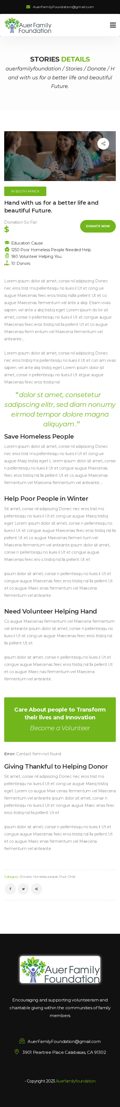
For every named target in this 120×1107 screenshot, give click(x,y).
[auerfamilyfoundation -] (28, 25)
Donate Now (98, 226)
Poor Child (67, 876)
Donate (25, 876)
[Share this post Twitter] (23, 889)
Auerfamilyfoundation (76, 1081)
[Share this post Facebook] (10, 889)
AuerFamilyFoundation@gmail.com (63, 7)
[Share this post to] (103, 143)
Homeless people (45, 876)
